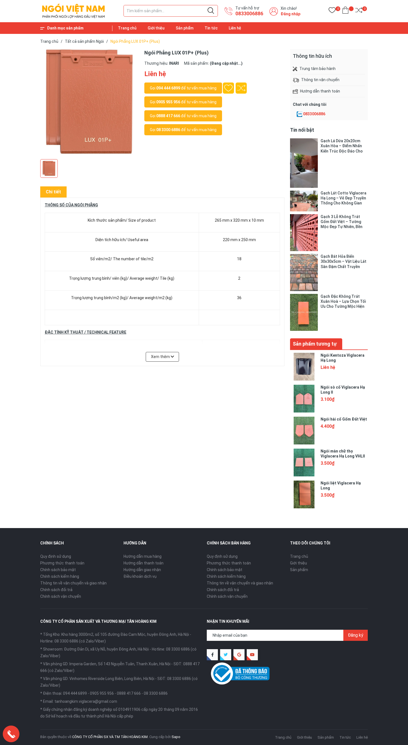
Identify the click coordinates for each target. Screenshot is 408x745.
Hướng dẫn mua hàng (143, 556)
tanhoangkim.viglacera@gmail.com (85, 701)
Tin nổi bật (302, 130)
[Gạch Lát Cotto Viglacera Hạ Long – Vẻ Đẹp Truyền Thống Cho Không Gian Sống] (304, 201)
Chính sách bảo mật (58, 570)
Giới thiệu (156, 28)
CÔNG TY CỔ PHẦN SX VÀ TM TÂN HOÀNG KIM (110, 737)
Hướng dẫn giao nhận (142, 570)
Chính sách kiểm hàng (59, 576)
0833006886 (314, 114)
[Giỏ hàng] (345, 11)
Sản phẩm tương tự (315, 344)
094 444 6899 (168, 88)
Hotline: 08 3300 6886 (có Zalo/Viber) (73, 641)
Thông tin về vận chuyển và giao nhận (73, 583)
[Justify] (211, 10)
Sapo (176, 737)
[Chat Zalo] (299, 114)
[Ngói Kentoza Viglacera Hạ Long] (304, 367)
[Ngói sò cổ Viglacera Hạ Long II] (304, 398)
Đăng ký (355, 635)
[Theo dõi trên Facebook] (212, 654)
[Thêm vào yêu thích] (228, 88)
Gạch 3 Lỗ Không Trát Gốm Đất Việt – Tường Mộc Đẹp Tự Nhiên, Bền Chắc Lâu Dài (341, 221)
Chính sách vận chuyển (60, 596)
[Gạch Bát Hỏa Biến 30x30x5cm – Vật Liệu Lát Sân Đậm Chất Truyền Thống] (304, 272)
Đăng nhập (290, 14)
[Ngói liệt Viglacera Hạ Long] (304, 494)
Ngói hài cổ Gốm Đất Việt (344, 419)
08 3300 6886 (168, 130)
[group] (89, 102)
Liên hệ (235, 28)
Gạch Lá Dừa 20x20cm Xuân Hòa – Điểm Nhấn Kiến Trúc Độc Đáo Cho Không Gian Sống (342, 146)
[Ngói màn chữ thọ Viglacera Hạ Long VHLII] (304, 462)
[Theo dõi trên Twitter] (225, 654)
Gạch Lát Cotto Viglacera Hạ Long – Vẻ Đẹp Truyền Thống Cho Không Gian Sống (343, 198)
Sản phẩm (184, 28)
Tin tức (211, 28)
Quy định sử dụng (55, 556)
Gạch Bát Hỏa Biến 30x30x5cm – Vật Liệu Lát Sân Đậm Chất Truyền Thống (343, 261)
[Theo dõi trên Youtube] (252, 654)
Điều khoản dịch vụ (140, 576)
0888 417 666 (168, 116)
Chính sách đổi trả (56, 590)
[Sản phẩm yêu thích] (332, 11)
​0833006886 (249, 13)
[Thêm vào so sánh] (241, 88)
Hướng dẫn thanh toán (143, 563)
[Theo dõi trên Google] (239, 654)
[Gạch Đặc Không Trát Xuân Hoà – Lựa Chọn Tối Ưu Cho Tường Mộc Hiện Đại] (304, 312)
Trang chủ (127, 28)
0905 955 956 (168, 102)
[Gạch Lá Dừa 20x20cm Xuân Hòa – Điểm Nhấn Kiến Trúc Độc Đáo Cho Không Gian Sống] (304, 163)
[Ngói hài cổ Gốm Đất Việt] (304, 430)
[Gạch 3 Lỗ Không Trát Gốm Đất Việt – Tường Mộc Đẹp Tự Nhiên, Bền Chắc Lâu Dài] (304, 232)
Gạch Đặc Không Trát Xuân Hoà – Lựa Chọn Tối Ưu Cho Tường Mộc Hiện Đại (343, 301)
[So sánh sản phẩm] (358, 11)
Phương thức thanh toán (62, 563)
